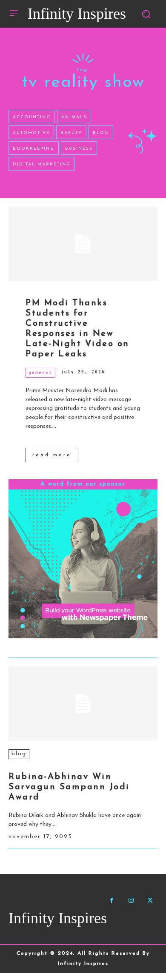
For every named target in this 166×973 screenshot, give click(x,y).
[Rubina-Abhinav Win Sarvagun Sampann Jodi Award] (83, 703)
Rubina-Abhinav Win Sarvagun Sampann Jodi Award (69, 787)
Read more (52, 455)
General (40, 373)
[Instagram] (130, 900)
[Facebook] (111, 900)
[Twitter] (150, 900)
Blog (18, 754)
